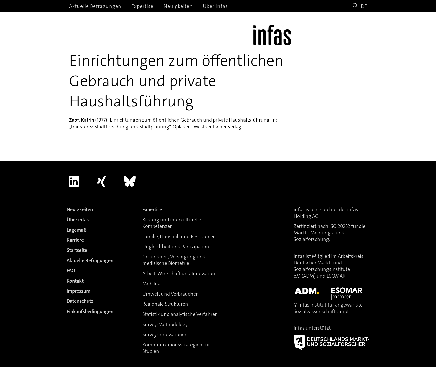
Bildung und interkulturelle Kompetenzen (171, 222)
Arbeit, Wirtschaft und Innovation (178, 273)
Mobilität (152, 283)
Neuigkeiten (178, 6)
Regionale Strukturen (165, 304)
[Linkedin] (74, 181)
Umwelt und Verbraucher (170, 294)
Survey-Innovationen (165, 334)
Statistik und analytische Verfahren (180, 314)
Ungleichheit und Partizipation (175, 246)
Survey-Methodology (165, 324)
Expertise (142, 6)
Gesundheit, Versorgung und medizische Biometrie (173, 259)
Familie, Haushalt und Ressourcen (179, 236)
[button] (355, 6)
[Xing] (102, 181)
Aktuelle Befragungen (95, 6)
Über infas (215, 6)
